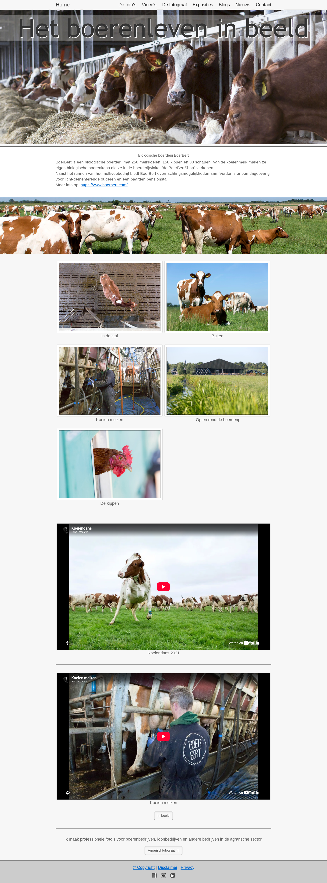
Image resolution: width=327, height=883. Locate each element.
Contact (263, 4)
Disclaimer (167, 867)
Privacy (187, 867)
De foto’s (127, 4)
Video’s (149, 4)
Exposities (203, 4)
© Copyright (144, 867)
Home (63, 5)
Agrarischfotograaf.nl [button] (163, 850)
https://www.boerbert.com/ (104, 185)
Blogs (224, 4)
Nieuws (243, 4)
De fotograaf (174, 4)
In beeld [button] (163, 815)
